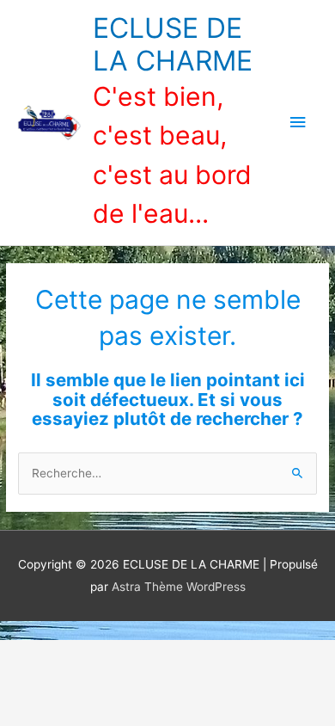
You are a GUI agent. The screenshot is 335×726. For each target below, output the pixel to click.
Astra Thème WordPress (179, 587)
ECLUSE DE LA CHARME (173, 44)
